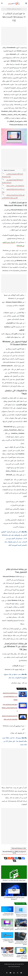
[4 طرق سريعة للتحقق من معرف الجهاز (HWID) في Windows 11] (7, 935)
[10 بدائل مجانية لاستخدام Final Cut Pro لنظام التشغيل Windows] (21, 936)
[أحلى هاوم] (14, 3)
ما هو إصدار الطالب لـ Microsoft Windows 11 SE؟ (14, 852)
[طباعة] (14, 861)
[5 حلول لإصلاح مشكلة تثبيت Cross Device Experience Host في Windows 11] (23, 705)
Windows (9, 9)
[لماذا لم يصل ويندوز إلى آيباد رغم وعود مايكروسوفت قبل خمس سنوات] (23, 717)
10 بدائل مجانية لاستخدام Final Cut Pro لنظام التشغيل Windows (21, 943)
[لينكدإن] (15, 858)
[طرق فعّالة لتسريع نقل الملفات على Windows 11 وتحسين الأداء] (21, 950)
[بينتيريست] (12, 858)
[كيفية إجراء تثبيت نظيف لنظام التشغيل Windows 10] (21, 923)
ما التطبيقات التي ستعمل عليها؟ (15, 185)
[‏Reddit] (8, 858)
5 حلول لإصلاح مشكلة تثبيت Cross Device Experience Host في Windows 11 (10, 708)
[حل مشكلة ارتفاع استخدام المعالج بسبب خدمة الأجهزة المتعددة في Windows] (23, 694)
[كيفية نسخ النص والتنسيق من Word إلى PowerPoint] (7, 950)
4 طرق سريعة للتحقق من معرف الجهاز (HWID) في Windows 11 (7, 941)
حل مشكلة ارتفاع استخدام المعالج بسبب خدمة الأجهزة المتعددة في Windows (10, 696)
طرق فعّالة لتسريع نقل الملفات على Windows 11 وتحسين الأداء (22, 957)
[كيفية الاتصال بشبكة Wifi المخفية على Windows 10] (21, 909)
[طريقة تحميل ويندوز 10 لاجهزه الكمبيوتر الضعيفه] (7, 909)
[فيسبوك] (22, 858)
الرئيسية (19, 9)
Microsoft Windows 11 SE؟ (18, 848)
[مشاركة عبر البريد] (5, 858)
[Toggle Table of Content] (23, 170)
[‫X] (19, 858)
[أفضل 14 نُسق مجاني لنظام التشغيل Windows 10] (7, 923)
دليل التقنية (14, 9)
